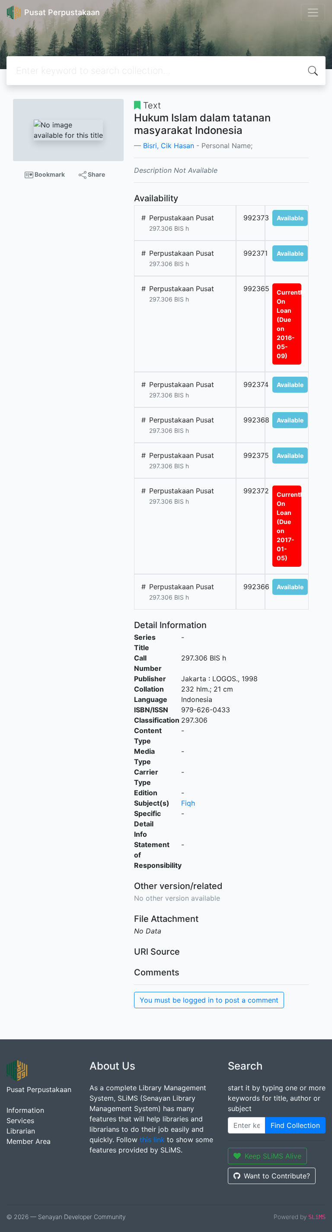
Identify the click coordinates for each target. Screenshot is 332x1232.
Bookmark (49, 174)
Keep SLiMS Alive (273, 1156)
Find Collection (295, 1125)
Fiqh (188, 803)
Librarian (20, 1131)
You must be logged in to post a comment (209, 1000)
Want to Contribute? (277, 1176)
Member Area (28, 1141)
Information (25, 1110)
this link (152, 1139)
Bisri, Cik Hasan (168, 145)
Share (95, 174)
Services (20, 1120)
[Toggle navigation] (313, 12)
